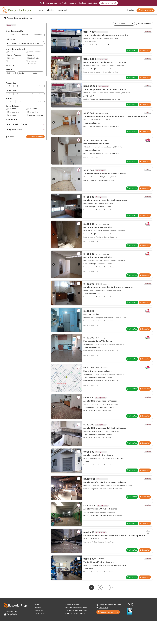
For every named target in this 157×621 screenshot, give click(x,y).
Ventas (38, 607)
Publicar (131, 10)
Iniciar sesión (147, 10)
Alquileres (39, 610)
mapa (146, 24)
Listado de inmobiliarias (76, 607)
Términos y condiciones (76, 610)
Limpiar (11, 137)
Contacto (103, 607)
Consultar (146, 50)
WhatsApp (133, 50)
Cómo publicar (72, 604)
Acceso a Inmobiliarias (109, 612)
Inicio (37, 604)
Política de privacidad (75, 613)
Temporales (40, 613)
